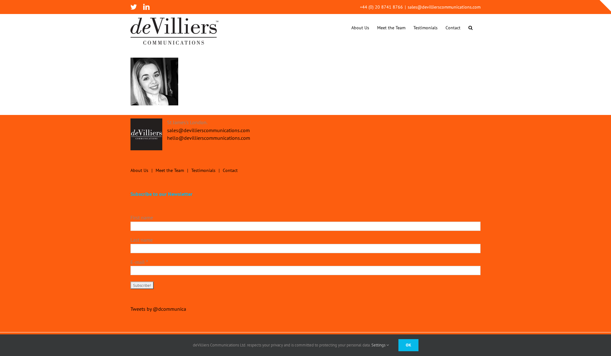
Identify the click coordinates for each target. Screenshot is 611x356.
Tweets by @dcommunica (158, 309)
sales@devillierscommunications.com (444, 7)
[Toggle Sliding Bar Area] (605, 5)
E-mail (139, 262)
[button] (470, 27)
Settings (378, 345)
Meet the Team (170, 170)
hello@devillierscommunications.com (208, 138)
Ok (408, 345)
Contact (230, 170)
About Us (139, 170)
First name (141, 217)
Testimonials (203, 170)
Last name (141, 240)
